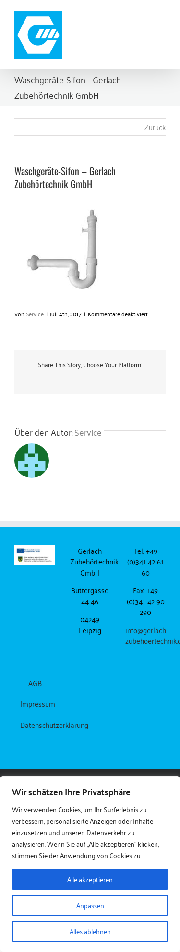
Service (35, 314)
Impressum (35, 703)
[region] (90, 864)
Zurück (155, 127)
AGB (35, 683)
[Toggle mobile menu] (162, 15)
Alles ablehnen (90, 931)
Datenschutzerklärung (35, 724)
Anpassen (90, 905)
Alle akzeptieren (90, 879)
